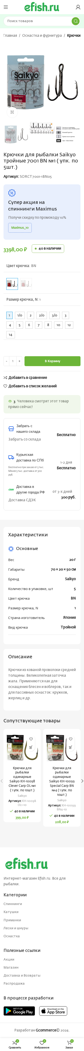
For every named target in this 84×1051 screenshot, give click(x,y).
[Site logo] (42, 7)
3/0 (54, 315)
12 (69, 325)
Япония (69, 617)
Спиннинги (13, 904)
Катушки (11, 912)
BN (73, 598)
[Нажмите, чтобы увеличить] (12, 112)
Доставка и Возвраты (22, 975)
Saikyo (70, 579)
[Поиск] (76, 21)
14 (10, 334)
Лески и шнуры (16, 928)
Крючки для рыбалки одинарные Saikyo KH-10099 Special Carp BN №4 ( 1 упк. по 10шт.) (62, 781)
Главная (10, 35)
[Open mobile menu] (5, 7)
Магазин (11, 967)
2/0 (41, 315)
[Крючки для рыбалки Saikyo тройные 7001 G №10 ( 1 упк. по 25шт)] (26, 284)
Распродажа (14, 983)
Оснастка (12, 936)
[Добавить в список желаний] (31, 739)
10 (58, 325)
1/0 (20, 315)
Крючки (73, 35)
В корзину (52, 361)
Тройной (68, 627)
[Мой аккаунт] (78, 7)
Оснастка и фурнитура (42, 35)
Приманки (12, 920)
